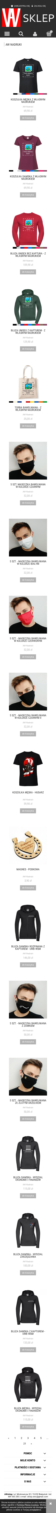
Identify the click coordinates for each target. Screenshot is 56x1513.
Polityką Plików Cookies (28, 1505)
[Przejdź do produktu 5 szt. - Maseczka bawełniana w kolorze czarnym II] (28, 691)
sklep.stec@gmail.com (37, 1496)
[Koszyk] (49, 33)
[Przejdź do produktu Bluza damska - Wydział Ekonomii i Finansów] (28, 1153)
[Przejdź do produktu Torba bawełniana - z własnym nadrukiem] (28, 384)
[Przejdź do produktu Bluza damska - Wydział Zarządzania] (28, 1230)
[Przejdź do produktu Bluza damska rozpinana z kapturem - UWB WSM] (28, 923)
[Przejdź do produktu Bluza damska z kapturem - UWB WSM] (28, 1307)
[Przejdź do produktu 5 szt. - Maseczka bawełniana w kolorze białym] (28, 537)
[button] (7, 34)
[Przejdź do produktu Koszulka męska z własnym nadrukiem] (28, 76)
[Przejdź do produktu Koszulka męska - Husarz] (28, 769)
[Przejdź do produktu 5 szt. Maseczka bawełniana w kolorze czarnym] (28, 461)
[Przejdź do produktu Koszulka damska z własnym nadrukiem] (28, 153)
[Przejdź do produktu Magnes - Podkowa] (28, 845)
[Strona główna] (28, 17)
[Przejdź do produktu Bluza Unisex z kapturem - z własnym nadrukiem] (28, 307)
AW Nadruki (28, 107)
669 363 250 (13, 1496)
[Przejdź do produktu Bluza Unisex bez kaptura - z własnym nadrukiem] (28, 230)
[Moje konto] (35, 34)
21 (24, 1443)
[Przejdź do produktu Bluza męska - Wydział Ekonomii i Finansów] (28, 1384)
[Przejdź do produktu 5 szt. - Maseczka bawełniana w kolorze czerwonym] (28, 615)
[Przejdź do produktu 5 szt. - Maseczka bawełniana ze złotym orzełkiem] (28, 1077)
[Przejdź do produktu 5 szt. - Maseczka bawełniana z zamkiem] (28, 999)
